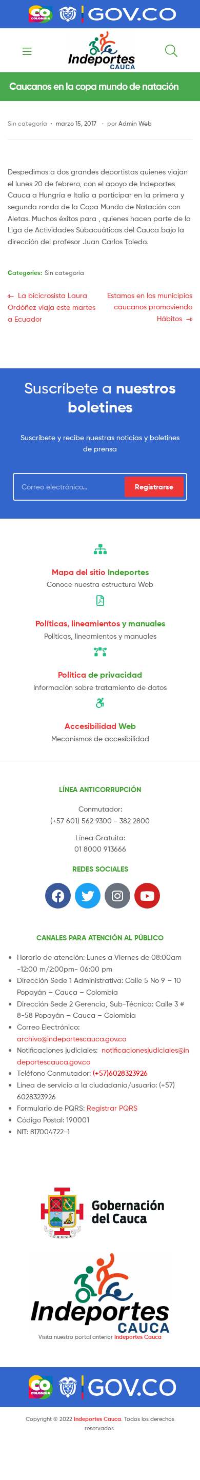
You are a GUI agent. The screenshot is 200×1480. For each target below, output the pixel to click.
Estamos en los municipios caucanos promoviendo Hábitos (149, 306)
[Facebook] (58, 896)
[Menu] (30, 50)
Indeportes (100, 572)
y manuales (100, 623)
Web (100, 726)
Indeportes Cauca (138, 1336)
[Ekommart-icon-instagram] (117, 896)
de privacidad (100, 674)
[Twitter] (88, 896)
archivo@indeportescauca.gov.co (71, 1038)
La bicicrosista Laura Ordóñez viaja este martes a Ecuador (51, 306)
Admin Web (135, 123)
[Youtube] (147, 896)
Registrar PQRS (112, 1107)
